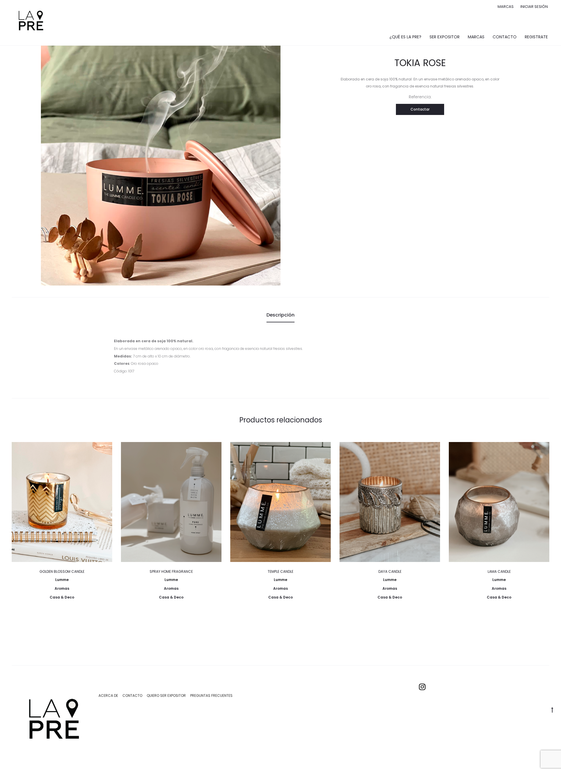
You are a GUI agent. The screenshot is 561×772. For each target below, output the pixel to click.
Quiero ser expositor (166, 695)
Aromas (62, 588)
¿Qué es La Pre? (405, 37)
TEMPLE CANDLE (280, 571)
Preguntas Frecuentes (211, 695)
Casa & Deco (62, 597)
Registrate (536, 37)
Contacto (505, 37)
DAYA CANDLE (389, 571)
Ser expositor (445, 37)
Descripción (280, 315)
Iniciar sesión (534, 6)
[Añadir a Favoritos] (105, 449)
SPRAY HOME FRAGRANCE (171, 571)
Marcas (506, 6)
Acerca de (108, 695)
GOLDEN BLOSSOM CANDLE (61, 571)
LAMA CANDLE (499, 571)
